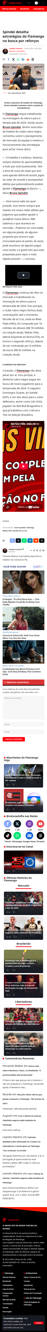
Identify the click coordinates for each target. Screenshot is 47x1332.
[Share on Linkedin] (23, 59)
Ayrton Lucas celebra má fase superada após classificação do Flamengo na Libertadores (20, 1046)
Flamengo (11, 114)
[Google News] (29, 837)
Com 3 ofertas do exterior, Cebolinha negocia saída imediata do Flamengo (23, 931)
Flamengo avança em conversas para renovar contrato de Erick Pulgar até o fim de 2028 (23, 905)
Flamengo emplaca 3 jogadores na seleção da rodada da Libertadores (22, 1022)
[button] (38, 1323)
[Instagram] (40, 550)
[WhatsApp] (17, 837)
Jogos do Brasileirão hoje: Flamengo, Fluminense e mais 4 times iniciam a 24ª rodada (23, 778)
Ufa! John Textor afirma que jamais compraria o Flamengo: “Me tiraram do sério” (23, 1099)
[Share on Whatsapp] (18, 59)
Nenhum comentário (17, 51)
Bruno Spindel (12, 127)
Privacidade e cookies (13, 1318)
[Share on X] (13, 59)
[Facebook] (34, 550)
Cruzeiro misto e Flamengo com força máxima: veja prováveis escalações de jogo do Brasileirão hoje (21, 986)
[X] (37, 550)
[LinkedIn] (43, 550)
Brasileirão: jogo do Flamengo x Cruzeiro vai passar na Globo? (20, 803)
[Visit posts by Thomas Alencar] (5, 51)
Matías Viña (7, 531)
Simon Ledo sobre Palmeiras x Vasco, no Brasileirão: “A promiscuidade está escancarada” (22, 1070)
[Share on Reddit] (28, 59)
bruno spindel (19, 528)
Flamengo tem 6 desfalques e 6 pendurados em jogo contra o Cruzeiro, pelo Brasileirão (20, 963)
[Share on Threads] (32, 59)
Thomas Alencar (15, 48)
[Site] (31, 550)
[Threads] (40, 837)
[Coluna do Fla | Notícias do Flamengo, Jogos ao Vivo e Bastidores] (12, 3)
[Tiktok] (7, 837)
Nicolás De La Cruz (20, 531)
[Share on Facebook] (8, 59)
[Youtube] (40, 825)
